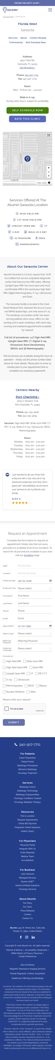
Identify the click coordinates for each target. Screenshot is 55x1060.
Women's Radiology (27, 769)
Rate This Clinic (24, 120)
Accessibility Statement (36, 950)
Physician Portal (27, 845)
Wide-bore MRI (34, 661)
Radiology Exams (27, 787)
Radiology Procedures (27, 765)
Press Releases (28, 911)
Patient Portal (27, 762)
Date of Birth (8, 626)
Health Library (27, 831)
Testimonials (16, 42)
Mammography (14, 685)
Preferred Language (7, 649)
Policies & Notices (14, 950)
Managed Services (27, 878)
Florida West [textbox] (24, 565)
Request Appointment (27, 820)
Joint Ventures (27, 874)
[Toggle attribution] (49, 182)
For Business (27, 870)
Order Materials (27, 852)
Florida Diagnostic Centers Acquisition (27, 973)
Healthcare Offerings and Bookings (28, 978)
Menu (50, 9)
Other (33, 691)
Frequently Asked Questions (27, 827)
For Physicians (27, 841)
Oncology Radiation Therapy (27, 802)
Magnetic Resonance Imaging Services (27, 969)
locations (28, 555)
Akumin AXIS (27, 881)
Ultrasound (23, 679)
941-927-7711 (31, 75)
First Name (8, 595)
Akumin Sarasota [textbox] (27, 573)
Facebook (21, 936)
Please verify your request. (17, 699)
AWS (39, 182)
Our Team (27, 907)
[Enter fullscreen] (49, 135)
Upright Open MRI (15, 673)
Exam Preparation (27, 758)
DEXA (31, 685)
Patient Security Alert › (27, 3)
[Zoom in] (49, 168)
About (23, 38)
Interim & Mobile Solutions (27, 885)
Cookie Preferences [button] (28, 956)
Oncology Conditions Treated (27, 798)
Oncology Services (27, 889)
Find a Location (27, 816)
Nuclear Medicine (15, 691)
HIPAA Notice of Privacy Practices (26, 953)
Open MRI (38, 667)
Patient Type (8, 633)
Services (13, 38)
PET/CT (43, 673)
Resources (27, 812)
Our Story (27, 903)
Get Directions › (27, 67)
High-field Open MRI (16, 667)
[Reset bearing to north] (49, 176)
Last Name (8, 603)
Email (5, 618)
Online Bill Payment (27, 823)
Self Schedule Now (36, 42)
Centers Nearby (38, 38)
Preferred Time (9, 588)
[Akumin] (10, 9)
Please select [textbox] (25, 588)
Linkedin (33, 936)
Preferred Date (9, 581)
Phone (6, 611)
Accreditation (27, 860)
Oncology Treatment (27, 773)
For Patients (27, 753)
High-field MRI (13, 661)
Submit (13, 722)
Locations (8, 17)
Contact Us (27, 918)
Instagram (27, 936)
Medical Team (27, 856)
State (5, 565)
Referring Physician (7, 642)
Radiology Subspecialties (27, 794)
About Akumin (27, 899)
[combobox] (35, 566)
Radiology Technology (27, 791)
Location (7, 573)
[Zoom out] (49, 172)
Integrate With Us (27, 849)
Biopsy (43, 685)
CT (31, 673)
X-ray (9, 679)
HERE (44, 182)
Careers (27, 914)
